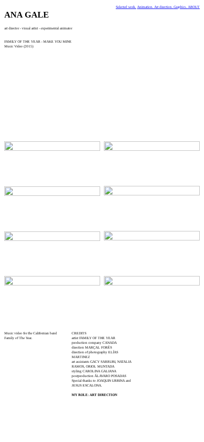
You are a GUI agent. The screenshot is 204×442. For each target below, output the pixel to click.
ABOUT (194, 7)
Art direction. (164, 7)
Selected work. (126, 7)
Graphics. (181, 7)
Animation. (145, 7)
